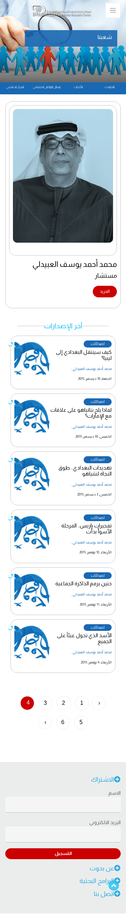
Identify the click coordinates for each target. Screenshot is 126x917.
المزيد (105, 291)
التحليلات (109, 87)
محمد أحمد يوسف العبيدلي (92, 369)
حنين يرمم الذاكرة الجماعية (83, 583)
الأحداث (78, 87)
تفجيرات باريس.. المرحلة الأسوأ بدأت (86, 528)
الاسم (114, 793)
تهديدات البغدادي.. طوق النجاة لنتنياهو (85, 471)
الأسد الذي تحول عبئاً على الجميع (84, 638)
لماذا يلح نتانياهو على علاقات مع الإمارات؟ (81, 413)
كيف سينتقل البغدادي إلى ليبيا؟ (84, 355)
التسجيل (63, 853)
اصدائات (98, 344)
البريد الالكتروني (105, 822)
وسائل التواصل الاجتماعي (47, 87)
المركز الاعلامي (15, 87)
